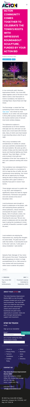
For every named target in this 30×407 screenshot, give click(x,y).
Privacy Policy (10, 351)
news (4, 269)
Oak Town (6, 111)
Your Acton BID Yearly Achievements (6, 281)
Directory (22, 358)
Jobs (21, 356)
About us (9, 349)
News (13, 59)
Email (6, 332)
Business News (7, 59)
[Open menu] (26, 4)
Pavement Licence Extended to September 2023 (22, 281)
